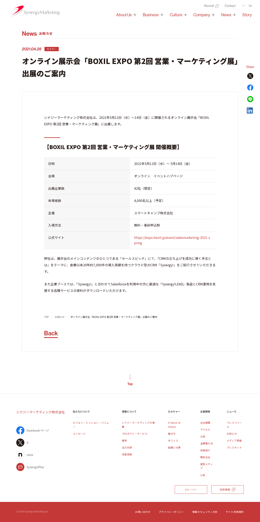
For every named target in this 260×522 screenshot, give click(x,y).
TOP (46, 316)
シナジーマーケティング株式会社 (40, 411)
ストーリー (191, 489)
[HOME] (35, 11)
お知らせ (60, 316)
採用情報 (225, 489)
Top (130, 384)
